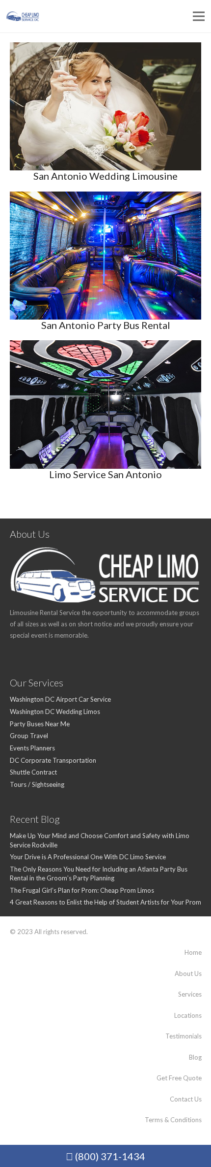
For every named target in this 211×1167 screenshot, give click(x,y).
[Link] (22, 16)
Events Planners (32, 748)
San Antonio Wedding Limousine (105, 176)
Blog (195, 1057)
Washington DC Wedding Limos (55, 711)
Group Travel (29, 736)
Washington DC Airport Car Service (60, 699)
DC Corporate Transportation (53, 760)
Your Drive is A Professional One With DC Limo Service (88, 857)
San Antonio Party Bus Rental (105, 325)
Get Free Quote (179, 1078)
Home (193, 952)
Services (190, 994)
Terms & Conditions (173, 1120)
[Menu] (199, 16)
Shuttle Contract (33, 772)
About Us (188, 973)
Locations (188, 1015)
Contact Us (186, 1099)
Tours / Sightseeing (37, 784)
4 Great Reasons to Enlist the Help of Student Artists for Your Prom (105, 902)
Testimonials (183, 1036)
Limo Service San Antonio (105, 474)
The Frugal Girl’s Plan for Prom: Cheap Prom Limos (82, 890)
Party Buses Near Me (40, 724)
